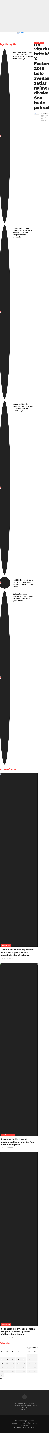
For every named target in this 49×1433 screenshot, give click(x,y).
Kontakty (25, 1410)
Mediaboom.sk (21, 1404)
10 (2, 1364)
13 (18, 1364)
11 (7, 1364)
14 (24, 1364)
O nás (31, 1404)
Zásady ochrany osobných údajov (25, 1407)
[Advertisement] (24, 16)
